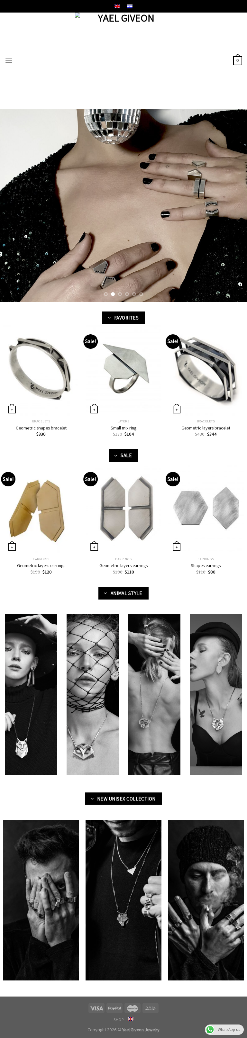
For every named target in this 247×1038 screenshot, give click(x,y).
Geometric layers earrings (41, 565)
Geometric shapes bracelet (41, 428)
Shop (119, 1019)
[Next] (234, 205)
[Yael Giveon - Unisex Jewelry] (123, 61)
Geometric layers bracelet (205, 428)
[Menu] (9, 60)
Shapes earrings (206, 565)
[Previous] (13, 205)
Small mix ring (123, 428)
